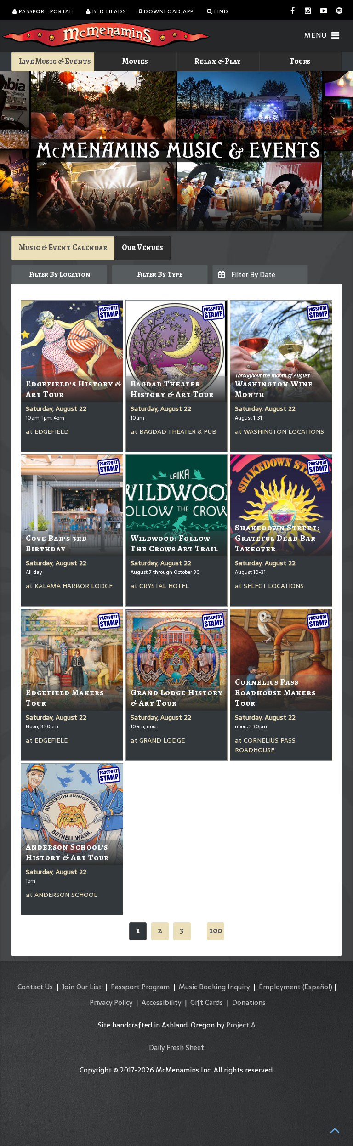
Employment (280, 987)
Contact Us (35, 987)
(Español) (317, 987)
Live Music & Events (55, 61)
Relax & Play (217, 61)
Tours (300, 61)
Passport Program (140, 987)
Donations (249, 1002)
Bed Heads (108, 11)
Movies (135, 61)
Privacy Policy (111, 1002)
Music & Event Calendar (63, 247)
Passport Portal (45, 11)
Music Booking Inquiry (214, 987)
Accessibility (161, 1002)
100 (215, 930)
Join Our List (82, 987)
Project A (241, 1025)
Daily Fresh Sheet (176, 1047)
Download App (168, 11)
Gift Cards (206, 1002)
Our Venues (142, 247)
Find (220, 11)
